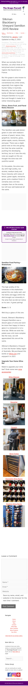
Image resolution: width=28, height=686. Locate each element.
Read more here (11, 46)
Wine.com (13, 354)
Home (14, 619)
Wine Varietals (14, 628)
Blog (14, 623)
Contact (14, 624)
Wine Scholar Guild (9, 236)
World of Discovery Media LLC (14, 679)
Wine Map (14, 626)
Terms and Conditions (8, 52)
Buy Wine (14, 632)
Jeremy (15, 37)
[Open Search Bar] (24, 14)
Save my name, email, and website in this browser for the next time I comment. (15, 598)
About (14, 621)
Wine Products (14, 630)
